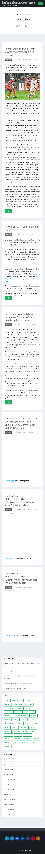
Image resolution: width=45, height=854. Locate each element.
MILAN (7, 731)
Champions (9, 708)
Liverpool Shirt (8, 784)
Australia (29, 700)
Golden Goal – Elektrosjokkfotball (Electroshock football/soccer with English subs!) (21, 578)
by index (17, 60)
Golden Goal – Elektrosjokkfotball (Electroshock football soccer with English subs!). (21, 500)
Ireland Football (9, 774)
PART (33, 731)
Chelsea (19, 708)
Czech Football (8, 764)
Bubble (29, 704)
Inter (27, 723)
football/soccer (21, 716)
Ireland (34, 723)
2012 (20, 700)
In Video (8, 60)
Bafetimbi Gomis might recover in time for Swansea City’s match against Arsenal (22, 317)
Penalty (18, 735)
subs (23, 742)
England (8, 712)
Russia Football (9, 805)
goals (23, 719)
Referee (18, 739)
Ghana (7, 719)
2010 (13, 700)
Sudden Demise (10, 558)
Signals (16, 742)
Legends (23, 727)
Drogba (28, 708)
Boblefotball (18, 704)
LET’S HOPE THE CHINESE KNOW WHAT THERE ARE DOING (20, 52)
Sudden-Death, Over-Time (18, 2)
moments (16, 731)
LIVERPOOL (33, 727)
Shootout (35, 739)
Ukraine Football (9, 815)
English (17, 712)
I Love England (8, 769)
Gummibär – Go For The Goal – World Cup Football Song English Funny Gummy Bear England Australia (22, 423)
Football (8, 716)
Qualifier (27, 735)
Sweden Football (9, 810)
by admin (18, 432)
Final (32, 712)
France (33, 716)
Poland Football (9, 794)
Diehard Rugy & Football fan (10, 5)
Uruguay (32, 742)
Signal (7, 742)
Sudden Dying (9, 481)
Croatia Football (9, 759)
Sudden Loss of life (11, 636)
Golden (31, 719)
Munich (25, 731)
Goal (15, 719)
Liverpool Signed (9, 789)
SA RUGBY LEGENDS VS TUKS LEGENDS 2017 (18, 683)
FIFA (25, 712)
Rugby (26, 739)
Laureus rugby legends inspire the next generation (20, 671)
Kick (6, 727)
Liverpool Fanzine (9, 779)
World (7, 746)
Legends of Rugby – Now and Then (15, 689)
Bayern (7, 704)
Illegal (19, 723)
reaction (8, 739)
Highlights (9, 723)
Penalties (8, 735)
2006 (6, 700)
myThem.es (26, 850)
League (14, 727)
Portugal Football (9, 799)
